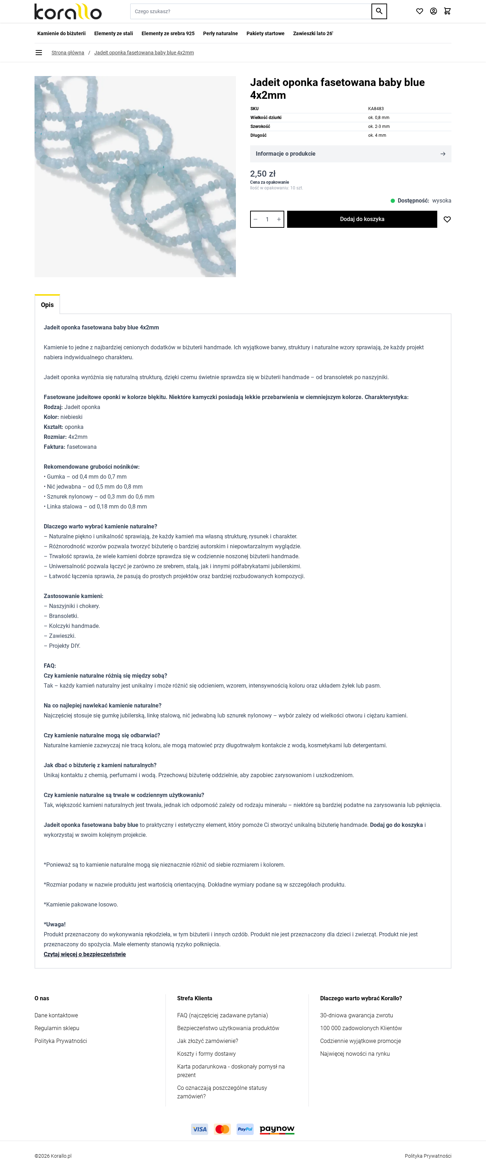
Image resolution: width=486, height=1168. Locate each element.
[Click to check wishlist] (420, 11)
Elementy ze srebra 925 (168, 33)
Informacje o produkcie (286, 153)
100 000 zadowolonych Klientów (361, 1028)
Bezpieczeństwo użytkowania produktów (228, 1028)
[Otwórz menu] (39, 52)
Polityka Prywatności (61, 1041)
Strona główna (68, 52)
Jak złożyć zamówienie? (207, 1041)
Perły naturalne (220, 33)
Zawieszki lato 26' (313, 33)
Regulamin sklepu (57, 1028)
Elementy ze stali (113, 33)
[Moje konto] (433, 11)
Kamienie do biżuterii (61, 33)
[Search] (379, 11)
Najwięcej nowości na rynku (355, 1053)
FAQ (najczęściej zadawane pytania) (222, 1015)
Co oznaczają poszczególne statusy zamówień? (222, 1092)
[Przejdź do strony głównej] (68, 11)
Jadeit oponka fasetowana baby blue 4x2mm (144, 52)
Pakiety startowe (266, 33)
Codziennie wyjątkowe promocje (360, 1041)
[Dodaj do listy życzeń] (447, 219)
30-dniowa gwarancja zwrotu (356, 1015)
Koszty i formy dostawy (206, 1053)
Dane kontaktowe (56, 1015)
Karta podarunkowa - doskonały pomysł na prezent (231, 1070)
